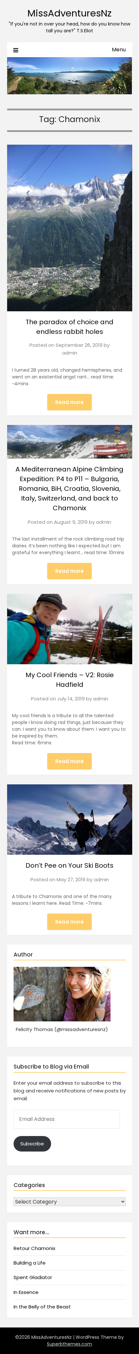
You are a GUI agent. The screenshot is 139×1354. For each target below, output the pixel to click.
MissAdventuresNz (69, 13)
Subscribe (32, 1143)
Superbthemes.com (69, 1344)
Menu (119, 49)
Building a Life (30, 1262)
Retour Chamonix (34, 1248)
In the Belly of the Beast (42, 1306)
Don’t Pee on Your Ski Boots (69, 865)
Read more (69, 402)
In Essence (26, 1292)
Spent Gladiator (33, 1277)
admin (69, 352)
